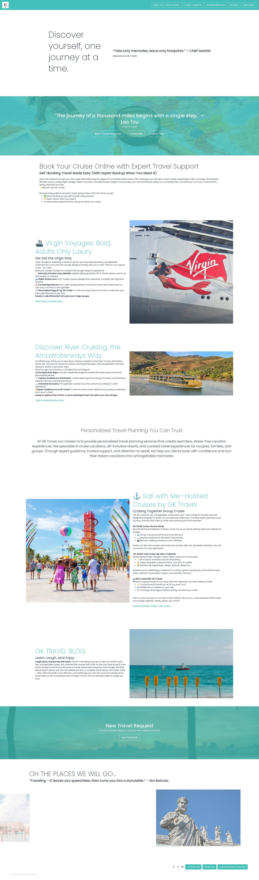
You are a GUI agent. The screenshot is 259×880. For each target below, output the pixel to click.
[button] (174, 867)
